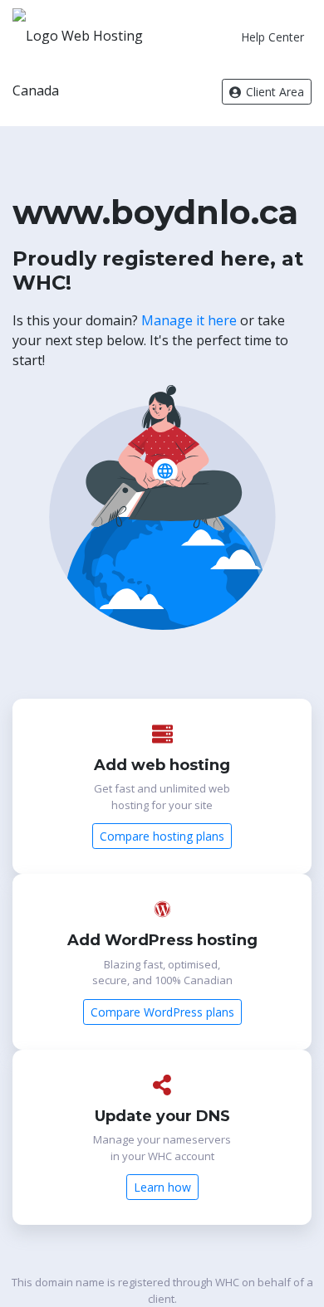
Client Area (273, 92)
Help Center (272, 37)
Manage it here (189, 320)
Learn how (162, 1187)
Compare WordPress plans (162, 1012)
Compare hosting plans (162, 836)
